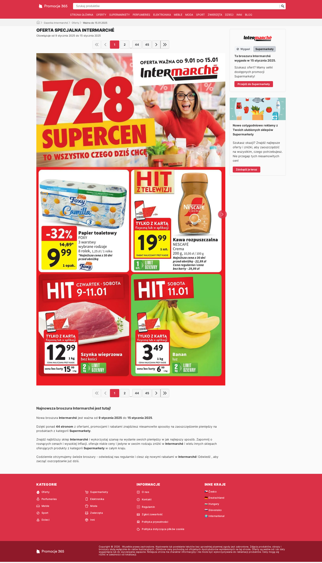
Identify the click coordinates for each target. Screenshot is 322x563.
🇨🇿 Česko (211, 491)
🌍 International (215, 516)
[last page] (165, 44)
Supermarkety (119, 14)
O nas (145, 491)
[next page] (156, 44)
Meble (178, 14)
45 (147, 44)
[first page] (96, 44)
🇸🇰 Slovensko (213, 510)
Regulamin (148, 506)
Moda (189, 14)
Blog (248, 14)
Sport (200, 14)
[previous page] (105, 44)
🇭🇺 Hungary (212, 503)
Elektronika (162, 14)
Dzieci (229, 14)
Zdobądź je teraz (246, 169)
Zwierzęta (215, 14)
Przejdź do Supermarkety (254, 84)
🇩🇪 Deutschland (215, 497)
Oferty (101, 14)
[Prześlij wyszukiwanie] (283, 6)
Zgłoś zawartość (152, 514)
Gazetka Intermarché (56, 22)
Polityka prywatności (155, 521)
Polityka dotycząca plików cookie (163, 529)
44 (137, 44)
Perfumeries (141, 14)
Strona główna (81, 14)
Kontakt (146, 499)
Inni (239, 14)
